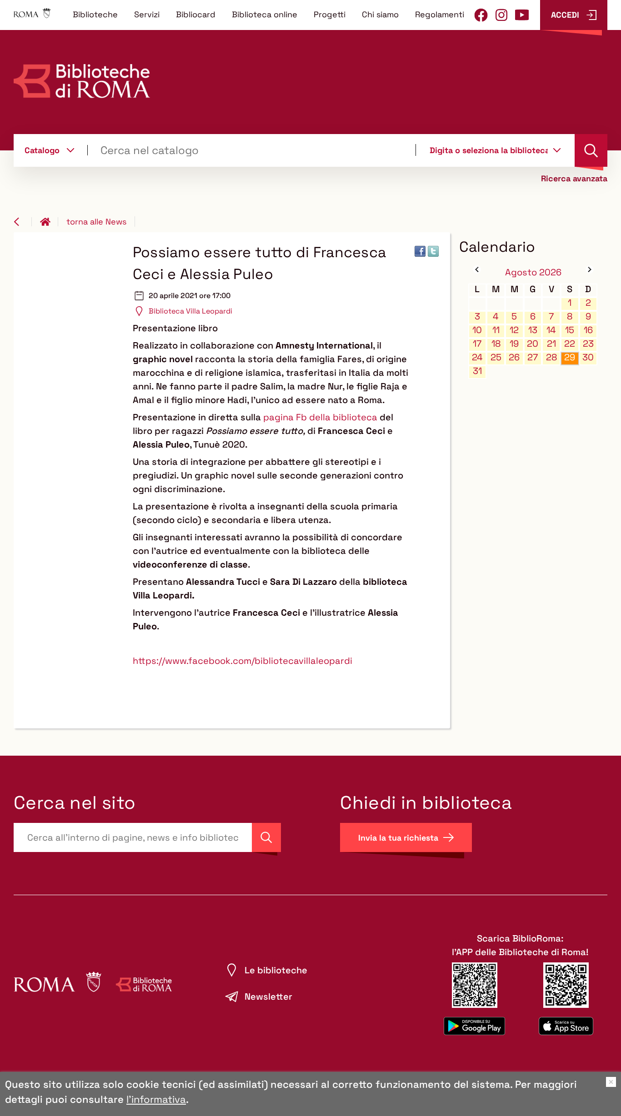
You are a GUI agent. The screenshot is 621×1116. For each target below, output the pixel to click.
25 (496, 357)
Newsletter (268, 996)
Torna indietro (23, 221)
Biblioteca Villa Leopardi (190, 311)
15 (569, 330)
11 (496, 330)
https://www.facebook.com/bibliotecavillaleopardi (242, 661)
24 (477, 357)
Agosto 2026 (533, 272)
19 (514, 343)
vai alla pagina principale (49, 221)
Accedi (565, 15)
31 (477, 371)
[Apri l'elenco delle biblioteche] (557, 150)
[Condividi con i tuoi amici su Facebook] (420, 251)
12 (514, 330)
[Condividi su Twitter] (433, 251)
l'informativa (156, 1099)
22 (569, 343)
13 (532, 330)
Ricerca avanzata (574, 178)
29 (569, 357)
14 (551, 330)
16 (588, 330)
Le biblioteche (276, 970)
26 (514, 357)
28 (551, 357)
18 (496, 343)
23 (588, 343)
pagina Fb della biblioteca (320, 417)
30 (588, 357)
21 (551, 343)
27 (532, 357)
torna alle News (96, 221)
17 (477, 343)
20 (532, 343)
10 (477, 330)
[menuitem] (95, 14)
